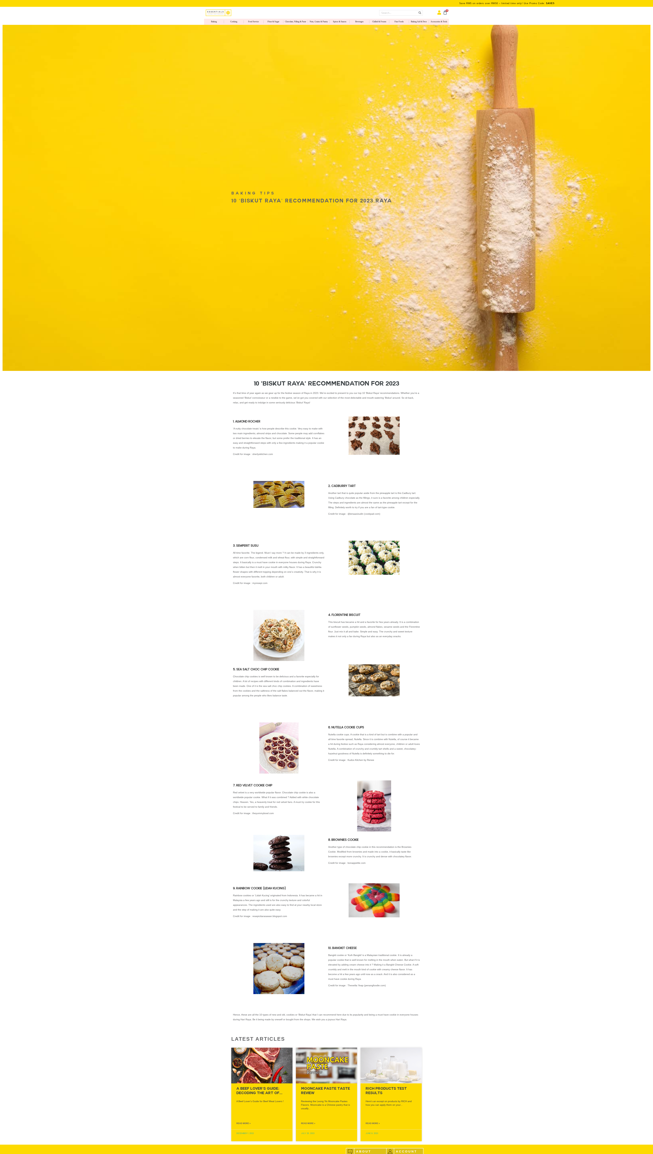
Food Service (253, 21)
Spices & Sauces (339, 21)
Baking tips (253, 193)
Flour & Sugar (273, 21)
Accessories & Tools (439, 21)
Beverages (359, 21)
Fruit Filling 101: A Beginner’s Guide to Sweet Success (386, 1093)
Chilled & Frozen (379, 21)
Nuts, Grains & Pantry (319, 21)
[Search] (420, 12)
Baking (214, 21)
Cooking (233, 21)
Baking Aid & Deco (419, 21)
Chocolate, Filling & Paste (295, 21)
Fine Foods (399, 21)
